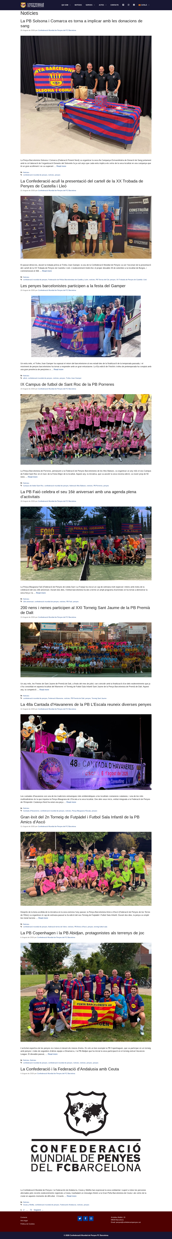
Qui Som (65, 5)
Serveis (89, 5)
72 (31, 1210)
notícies (51, 175)
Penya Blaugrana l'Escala (81, 811)
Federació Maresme (55, 698)
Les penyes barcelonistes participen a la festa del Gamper (73, 285)
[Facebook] (85, 1218)
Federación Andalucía (68, 1205)
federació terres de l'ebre (57, 927)
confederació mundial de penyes (35, 175)
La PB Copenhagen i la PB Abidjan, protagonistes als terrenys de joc (82, 933)
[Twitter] (80, 1218)
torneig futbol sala (100, 927)
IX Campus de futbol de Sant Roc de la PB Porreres (67, 384)
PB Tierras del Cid (102, 280)
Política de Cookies (27, 1224)
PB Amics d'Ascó (80, 927)
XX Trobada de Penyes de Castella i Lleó (131, 280)
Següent (38, 1210)
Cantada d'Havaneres (31, 811)
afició (25, 378)
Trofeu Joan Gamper (73, 378)
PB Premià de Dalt (77, 698)
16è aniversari (28, 601)
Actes (101, 5)
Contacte (114, 5)
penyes (57, 175)
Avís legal (24, 1221)
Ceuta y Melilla (28, 1205)
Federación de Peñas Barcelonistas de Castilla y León (68, 280)
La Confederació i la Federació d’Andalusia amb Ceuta (69, 1069)
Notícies (78, 5)
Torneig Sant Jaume (99, 698)
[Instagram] (91, 1218)
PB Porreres (97, 486)
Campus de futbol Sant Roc (33, 486)
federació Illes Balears (78, 486)
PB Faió (69, 601)
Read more (61, 166)
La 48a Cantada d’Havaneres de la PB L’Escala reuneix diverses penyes (85, 704)
